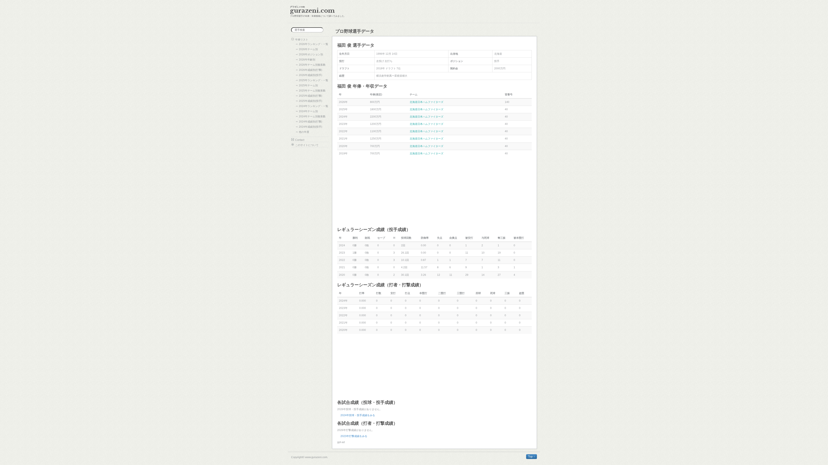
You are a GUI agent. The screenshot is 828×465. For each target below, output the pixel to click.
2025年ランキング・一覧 (313, 80)
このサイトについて (306, 145)
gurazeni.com (312, 10)
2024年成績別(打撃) (310, 121)
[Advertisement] (434, 191)
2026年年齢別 (307, 59)
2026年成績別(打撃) (310, 69)
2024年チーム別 (308, 111)
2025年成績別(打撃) (310, 95)
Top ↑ (531, 456)
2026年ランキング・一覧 (313, 44)
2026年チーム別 (308, 49)
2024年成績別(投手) (310, 126)
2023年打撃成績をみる (353, 436)
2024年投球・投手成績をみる (357, 415)
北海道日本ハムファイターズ (426, 102)
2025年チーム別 (308, 85)
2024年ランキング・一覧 (313, 106)
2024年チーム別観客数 (312, 116)
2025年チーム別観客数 (312, 90)
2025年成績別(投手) (310, 100)
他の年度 (304, 131)
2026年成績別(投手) (310, 75)
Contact (299, 139)
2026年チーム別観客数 (312, 64)
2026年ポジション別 (311, 54)
